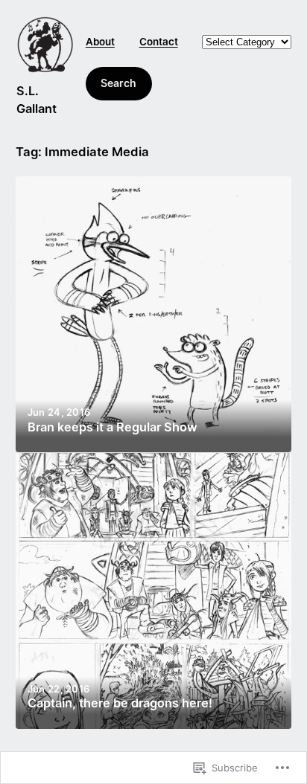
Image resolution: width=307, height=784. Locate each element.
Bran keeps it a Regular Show (112, 427)
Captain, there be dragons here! (120, 703)
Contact (158, 42)
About (100, 42)
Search (118, 83)
